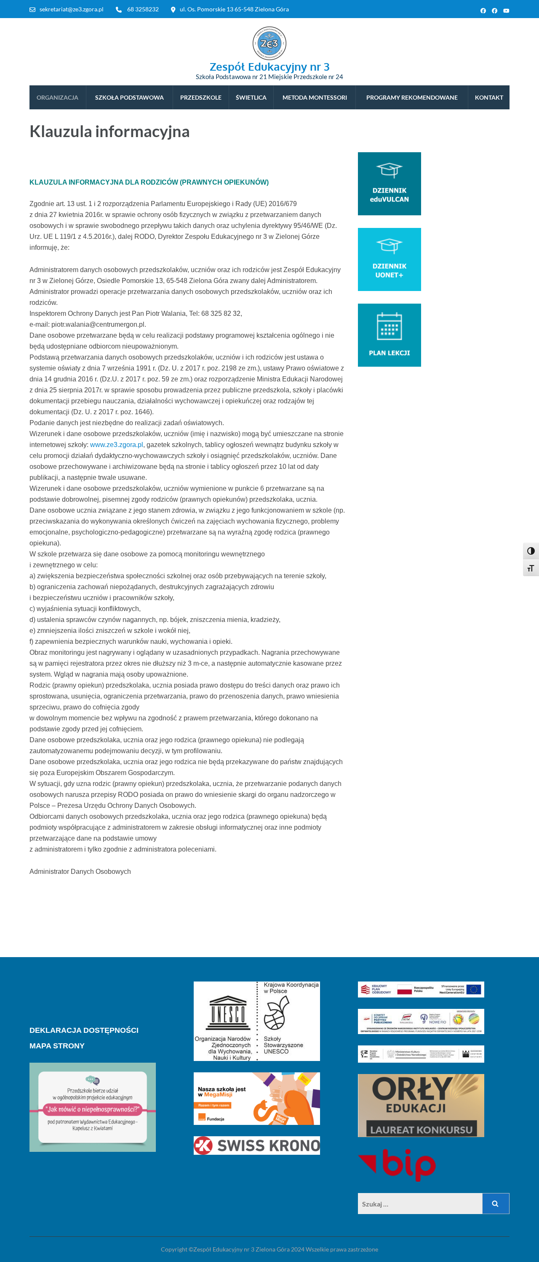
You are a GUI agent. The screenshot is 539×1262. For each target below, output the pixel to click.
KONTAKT (489, 97)
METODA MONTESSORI (315, 97)
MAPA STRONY (57, 1046)
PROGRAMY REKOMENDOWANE (412, 97)
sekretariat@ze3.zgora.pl (72, 9)
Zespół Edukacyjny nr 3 (270, 66)
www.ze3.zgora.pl (116, 444)
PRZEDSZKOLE (200, 97)
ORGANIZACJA (57, 97)
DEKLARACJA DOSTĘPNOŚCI (84, 1030)
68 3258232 (143, 9)
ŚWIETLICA (251, 97)
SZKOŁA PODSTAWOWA (129, 97)
